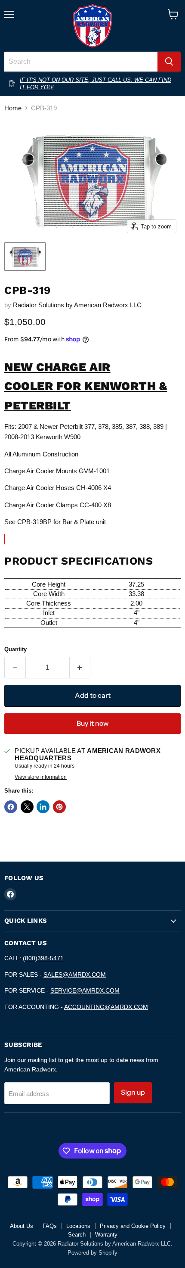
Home (13, 108)
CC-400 (91, 505)
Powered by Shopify (92, 1252)
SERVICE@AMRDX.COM (85, 990)
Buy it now (92, 723)
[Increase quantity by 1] (80, 667)
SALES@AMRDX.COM (74, 974)
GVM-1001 (94, 471)
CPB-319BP (34, 521)
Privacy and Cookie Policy (133, 1226)
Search (77, 1234)
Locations (78, 1226)
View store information (41, 777)
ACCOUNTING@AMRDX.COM (106, 1006)
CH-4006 (89, 487)
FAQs (50, 1226)
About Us (21, 1226)
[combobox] (80, 62)
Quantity (15, 649)
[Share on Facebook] (10, 806)
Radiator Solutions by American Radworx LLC (77, 305)
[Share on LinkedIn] (43, 806)
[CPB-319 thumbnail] (25, 256)
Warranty (106, 1234)
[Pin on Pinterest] (59, 806)
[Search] (169, 62)
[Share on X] (27, 806)
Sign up (133, 1092)
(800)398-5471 (43, 958)
